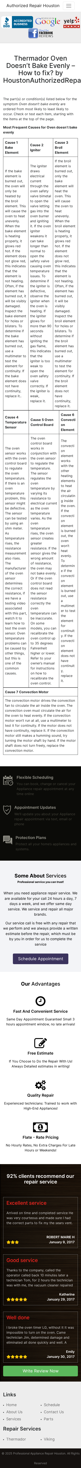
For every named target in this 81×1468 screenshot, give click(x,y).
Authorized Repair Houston (33, 5)
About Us (14, 1412)
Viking (49, 1439)
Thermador (16, 1439)
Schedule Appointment (40, 958)
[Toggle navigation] (69, 6)
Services (13, 1419)
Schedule (52, 1405)
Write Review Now (41, 1370)
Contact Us (54, 1412)
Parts (48, 1419)
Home (11, 1405)
